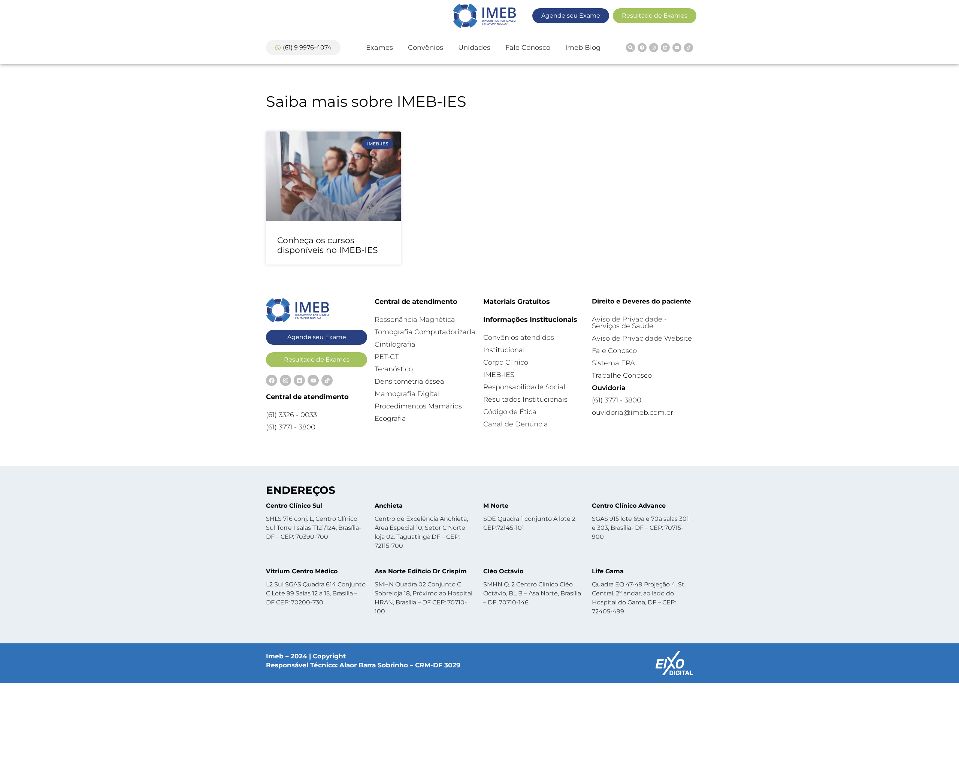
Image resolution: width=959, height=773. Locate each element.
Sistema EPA (613, 363)
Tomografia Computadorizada (425, 332)
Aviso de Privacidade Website (642, 338)
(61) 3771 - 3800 (290, 427)
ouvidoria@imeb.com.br (632, 412)
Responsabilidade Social (524, 387)
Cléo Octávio (503, 571)
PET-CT (387, 357)
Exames (379, 47)
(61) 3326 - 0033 (291, 415)
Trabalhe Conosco (622, 375)
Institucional (504, 350)
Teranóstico (394, 369)
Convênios (425, 47)
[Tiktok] (688, 47)
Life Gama (608, 571)
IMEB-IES (498, 375)
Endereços (300, 490)
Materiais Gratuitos (516, 302)
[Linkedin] (665, 47)
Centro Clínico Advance (629, 505)
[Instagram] (653, 47)
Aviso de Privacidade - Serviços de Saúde (629, 322)
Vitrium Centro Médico (302, 571)
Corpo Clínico (505, 362)
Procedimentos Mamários (418, 406)
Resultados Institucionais (525, 399)
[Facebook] (642, 47)
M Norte (495, 505)
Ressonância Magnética (415, 319)
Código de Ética (509, 412)
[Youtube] (676, 47)
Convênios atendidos (518, 337)
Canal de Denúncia (515, 424)
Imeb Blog (582, 47)
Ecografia (390, 418)
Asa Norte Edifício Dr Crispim (421, 571)
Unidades (474, 47)
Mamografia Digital (407, 394)
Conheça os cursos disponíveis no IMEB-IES (327, 245)
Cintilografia (395, 344)
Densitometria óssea (409, 381)
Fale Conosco (527, 47)
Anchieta (389, 505)
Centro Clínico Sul (294, 505)
